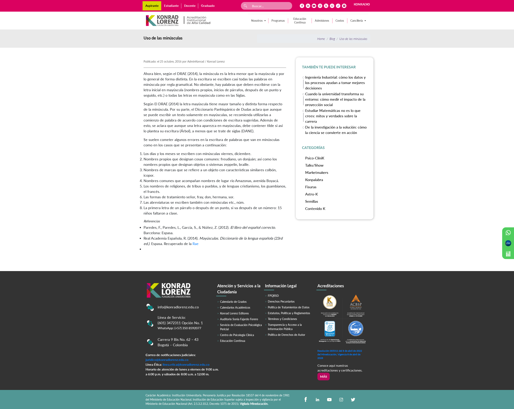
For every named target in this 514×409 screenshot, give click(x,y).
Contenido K (315, 208)
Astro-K (311, 194)
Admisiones (322, 20)
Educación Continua (299, 20)
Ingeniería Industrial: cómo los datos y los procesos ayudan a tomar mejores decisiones (335, 82)
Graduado (208, 5)
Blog (332, 38)
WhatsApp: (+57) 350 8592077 (179, 328)
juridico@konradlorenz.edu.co (167, 359)
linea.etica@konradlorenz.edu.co (186, 364)
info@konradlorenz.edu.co (178, 307)
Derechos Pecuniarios (281, 301)
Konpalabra (314, 179)
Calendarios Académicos (235, 307)
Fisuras (310, 187)
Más (323, 376)
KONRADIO (362, 4)
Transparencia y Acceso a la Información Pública (285, 327)
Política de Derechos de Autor (286, 334)
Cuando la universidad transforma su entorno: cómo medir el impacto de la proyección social (335, 99)
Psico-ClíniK (314, 158)
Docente (190, 5)
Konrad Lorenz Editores (234, 313)
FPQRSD (273, 295)
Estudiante (171, 5)
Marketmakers (316, 172)
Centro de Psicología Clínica (237, 335)
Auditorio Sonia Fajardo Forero (239, 319)
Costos (340, 20)
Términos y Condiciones (282, 319)
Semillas (311, 201)
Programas (278, 20)
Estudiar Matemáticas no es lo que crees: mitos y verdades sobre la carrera (333, 115)
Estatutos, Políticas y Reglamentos (289, 313)
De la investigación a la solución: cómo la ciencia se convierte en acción (336, 130)
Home (321, 38)
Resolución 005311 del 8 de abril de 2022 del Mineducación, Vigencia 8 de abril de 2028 (339, 354)
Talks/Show (314, 165)
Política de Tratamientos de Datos (288, 307)
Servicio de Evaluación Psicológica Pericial (241, 327)
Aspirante (152, 5)
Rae (196, 243)
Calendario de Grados (233, 301)
